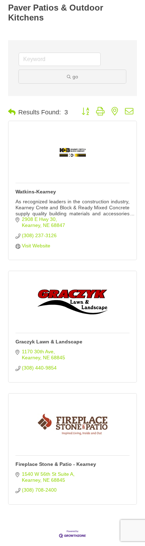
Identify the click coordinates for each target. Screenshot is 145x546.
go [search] (75, 76)
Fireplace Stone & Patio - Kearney (55, 464)
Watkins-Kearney (35, 191)
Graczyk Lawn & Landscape (48, 341)
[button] (11, 112)
